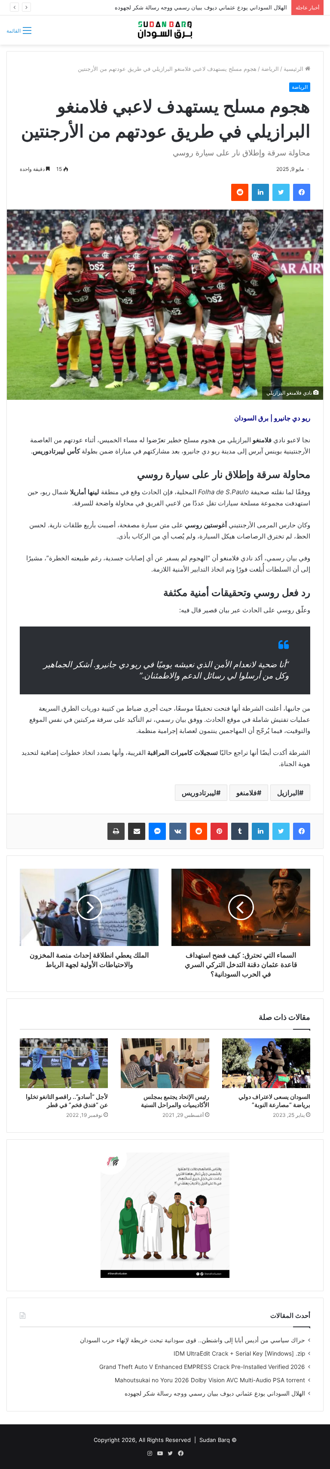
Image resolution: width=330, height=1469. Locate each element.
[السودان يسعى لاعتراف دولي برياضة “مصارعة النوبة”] (266, 1063)
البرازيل (288, 792)
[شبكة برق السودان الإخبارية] (165, 30)
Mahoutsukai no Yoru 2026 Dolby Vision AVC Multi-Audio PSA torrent (210, 1380)
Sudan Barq (214, 1439)
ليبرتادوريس (199, 792)
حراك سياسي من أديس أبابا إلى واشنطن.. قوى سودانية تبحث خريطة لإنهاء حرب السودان (192, 1340)
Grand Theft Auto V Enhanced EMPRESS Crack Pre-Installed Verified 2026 (202, 1366)
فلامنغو (246, 792)
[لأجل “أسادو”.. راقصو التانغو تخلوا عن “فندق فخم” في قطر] (64, 1063)
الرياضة (270, 68)
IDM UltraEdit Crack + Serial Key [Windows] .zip (239, 1353)
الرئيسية (294, 68)
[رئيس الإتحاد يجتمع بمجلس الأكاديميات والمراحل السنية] (165, 1063)
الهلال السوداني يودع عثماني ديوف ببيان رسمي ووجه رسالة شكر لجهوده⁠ (215, 1393)
